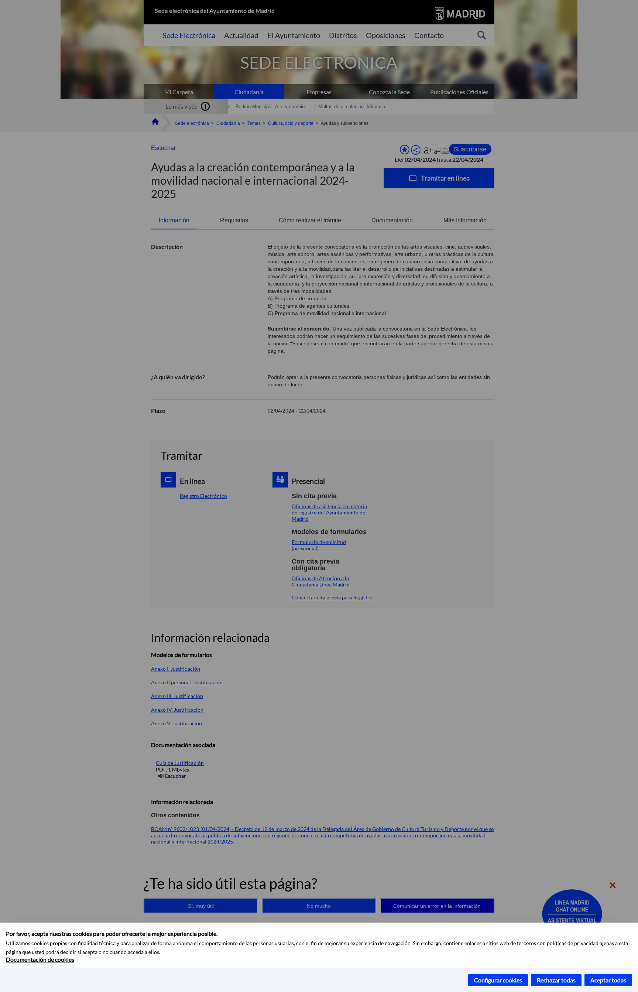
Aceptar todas (608, 980)
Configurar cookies (498, 980)
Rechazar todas (556, 980)
